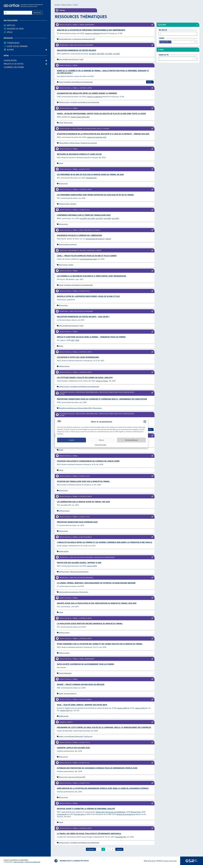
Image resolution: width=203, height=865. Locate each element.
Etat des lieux (79, 814)
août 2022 (100, 54)
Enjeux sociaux (66, 5)
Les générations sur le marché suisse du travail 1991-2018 (83, 502)
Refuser (101, 440)
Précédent (91, 849)
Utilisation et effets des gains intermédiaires (78, 357)
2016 (77, 340)
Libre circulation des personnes (81, 45)
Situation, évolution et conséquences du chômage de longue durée (88, 461)
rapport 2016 (122, 708)
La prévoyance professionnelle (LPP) (83, 39)
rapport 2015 (140, 708)
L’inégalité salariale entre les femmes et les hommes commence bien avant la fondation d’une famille (104, 542)
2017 (73, 340)
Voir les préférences (131, 440)
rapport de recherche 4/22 (96, 137)
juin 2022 (108, 54)
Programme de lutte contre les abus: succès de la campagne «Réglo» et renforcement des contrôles (104, 727)
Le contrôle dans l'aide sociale (73, 736)
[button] (145, 421)
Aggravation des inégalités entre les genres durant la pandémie (87, 93)
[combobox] (181, 42)
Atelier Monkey (152, 861)
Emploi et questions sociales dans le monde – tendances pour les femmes (91, 337)
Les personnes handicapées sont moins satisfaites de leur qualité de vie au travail (95, 195)
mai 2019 (83, 218)
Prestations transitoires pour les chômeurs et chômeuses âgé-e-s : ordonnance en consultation (102, 399)
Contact (6, 860)
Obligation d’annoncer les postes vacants (76, 50)
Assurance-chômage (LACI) (77, 777)
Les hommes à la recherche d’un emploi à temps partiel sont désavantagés (91, 276)
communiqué (61, 814)
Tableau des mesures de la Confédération (111, 812)
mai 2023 (92, 54)
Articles (11, 25)
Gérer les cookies (19, 862)
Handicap (73, 204)
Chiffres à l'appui (64, 102)
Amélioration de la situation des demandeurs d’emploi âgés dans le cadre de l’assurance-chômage (103, 788)
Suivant (119, 849)
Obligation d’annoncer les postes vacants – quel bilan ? (83, 317)
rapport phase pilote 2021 (80, 117)
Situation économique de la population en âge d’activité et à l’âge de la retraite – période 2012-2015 (103, 134)
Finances (63, 722)
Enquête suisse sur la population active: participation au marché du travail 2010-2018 (96, 603)
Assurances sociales (67, 392)
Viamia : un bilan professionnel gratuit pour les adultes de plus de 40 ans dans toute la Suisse (101, 114)
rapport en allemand (92, 33)
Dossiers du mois (15, 28)
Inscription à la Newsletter (19, 860)
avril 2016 (107, 218)
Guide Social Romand (17, 46)
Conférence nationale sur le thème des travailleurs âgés (83, 215)
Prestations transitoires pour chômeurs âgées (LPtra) (75, 408)
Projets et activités (13, 64)
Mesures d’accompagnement (105, 557)
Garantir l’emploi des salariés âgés (73, 748)
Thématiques (13, 43)
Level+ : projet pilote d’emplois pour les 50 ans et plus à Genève (87, 256)
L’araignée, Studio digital (169, 861)
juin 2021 (116, 54)
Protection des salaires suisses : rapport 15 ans (79, 563)
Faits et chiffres (103, 128)
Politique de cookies (100, 445)
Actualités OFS (91, 178)
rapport (108, 239)
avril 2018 (91, 218)
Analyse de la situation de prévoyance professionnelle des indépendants (91, 30)
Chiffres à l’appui (85, 88)
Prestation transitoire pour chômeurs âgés (77, 522)
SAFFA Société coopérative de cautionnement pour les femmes (85, 664)
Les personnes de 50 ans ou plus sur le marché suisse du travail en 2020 (90, 174)
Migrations (64, 45)
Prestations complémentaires (87, 392)
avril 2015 (115, 218)
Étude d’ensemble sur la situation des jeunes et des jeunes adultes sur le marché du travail (100, 644)
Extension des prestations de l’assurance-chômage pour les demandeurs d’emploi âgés (97, 768)
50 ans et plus (68, 122)
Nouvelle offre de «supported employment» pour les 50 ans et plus (88, 296)
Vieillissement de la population (84, 128)
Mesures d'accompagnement (79, 571)
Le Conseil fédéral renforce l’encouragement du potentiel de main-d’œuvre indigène (96, 583)
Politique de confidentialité (32, 862)
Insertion (63, 250)
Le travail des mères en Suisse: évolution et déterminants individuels (89, 834)
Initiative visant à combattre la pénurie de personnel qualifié (86, 809)
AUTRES (10, 49)
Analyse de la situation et (126, 814)
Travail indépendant (86, 25)
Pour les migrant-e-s (70, 693)
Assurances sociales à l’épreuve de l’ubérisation (79, 235)
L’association (10, 60)
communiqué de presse (88, 259)
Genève (98, 250)
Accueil (57, 5)
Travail (75, 25)
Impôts (70, 722)
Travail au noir (88, 736)
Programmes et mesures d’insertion (81, 250)
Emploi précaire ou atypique (89, 230)
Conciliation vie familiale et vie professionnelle (78, 82)
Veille (10, 32)
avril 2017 (99, 218)
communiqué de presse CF (95, 239)
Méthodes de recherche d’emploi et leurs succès (79, 154)
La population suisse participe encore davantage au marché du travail (90, 623)
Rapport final (136, 812)
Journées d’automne (14, 67)
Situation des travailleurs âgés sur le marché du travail (83, 481)
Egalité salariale (85, 537)
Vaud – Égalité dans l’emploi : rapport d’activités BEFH (82, 705)
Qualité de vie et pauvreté (89, 143)
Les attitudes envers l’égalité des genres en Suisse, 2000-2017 (85, 378)
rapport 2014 (65, 710)
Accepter (71, 440)
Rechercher (37, 13)
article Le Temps (102, 381)
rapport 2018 (92, 566)
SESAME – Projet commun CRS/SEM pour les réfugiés (80, 684)
